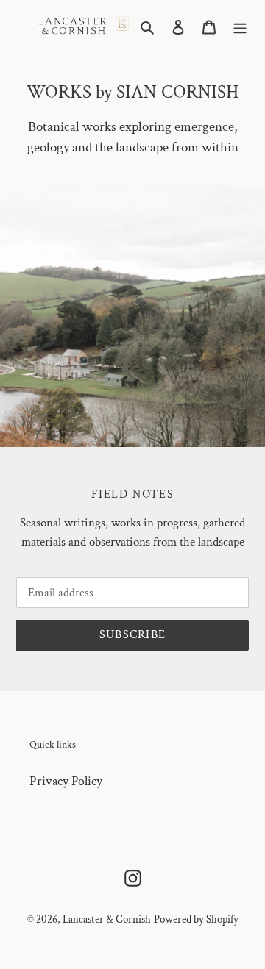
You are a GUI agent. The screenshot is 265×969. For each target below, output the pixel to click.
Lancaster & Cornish (107, 919)
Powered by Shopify (196, 919)
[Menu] (240, 26)
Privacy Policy (65, 781)
